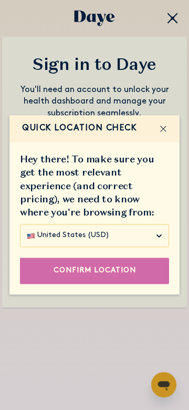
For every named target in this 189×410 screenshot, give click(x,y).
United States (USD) (73, 236)
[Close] (163, 128)
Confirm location (95, 271)
